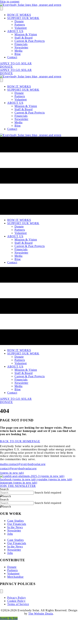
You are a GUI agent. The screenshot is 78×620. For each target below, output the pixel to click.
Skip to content (9, 1)
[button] (5, 496)
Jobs (10, 533)
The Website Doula (40, 613)
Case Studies (15, 520)
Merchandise (15, 576)
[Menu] (1, 8)
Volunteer (21, 27)
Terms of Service (18, 604)
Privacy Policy (16, 597)
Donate (19, 21)
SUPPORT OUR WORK (23, 18)
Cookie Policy (16, 600)
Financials (21, 44)
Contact (12, 57)
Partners (20, 24)
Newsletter (21, 47)
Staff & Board (23, 37)
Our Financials (16, 523)
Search (4, 489)
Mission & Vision (26, 34)
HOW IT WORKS (19, 14)
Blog (18, 54)
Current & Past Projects (30, 40)
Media (18, 50)
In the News (15, 527)
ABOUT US (15, 31)
